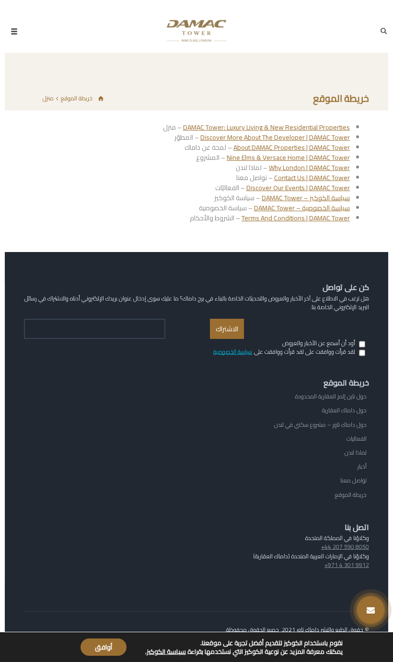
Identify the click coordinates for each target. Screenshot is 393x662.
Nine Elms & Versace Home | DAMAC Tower (288, 157)
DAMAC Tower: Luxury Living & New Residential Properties (266, 127)
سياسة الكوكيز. (165, 651)
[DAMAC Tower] (196, 31)
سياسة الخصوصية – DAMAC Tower (302, 208)
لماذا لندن (356, 452)
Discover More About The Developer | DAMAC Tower (275, 137)
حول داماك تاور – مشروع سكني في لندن (320, 424)
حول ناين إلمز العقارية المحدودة (331, 396)
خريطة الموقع (351, 494)
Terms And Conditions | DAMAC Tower (296, 218)
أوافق (103, 647)
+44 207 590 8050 (345, 546)
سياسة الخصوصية (232, 352)
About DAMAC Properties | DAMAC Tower (291, 147)
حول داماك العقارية (344, 410)
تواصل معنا (353, 480)
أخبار (362, 466)
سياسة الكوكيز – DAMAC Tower (306, 198)
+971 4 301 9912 (346, 565)
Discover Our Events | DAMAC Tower (298, 187)
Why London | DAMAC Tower (309, 167)
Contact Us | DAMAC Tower (312, 177)
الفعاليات (357, 438)
